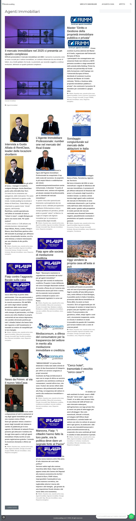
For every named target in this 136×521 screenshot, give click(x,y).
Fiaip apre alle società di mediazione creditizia (49, 255)
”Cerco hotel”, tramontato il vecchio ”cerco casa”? (80, 369)
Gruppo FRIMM (88, 97)
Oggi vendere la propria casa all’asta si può (81, 263)
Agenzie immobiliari (84, 225)
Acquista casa (108, 4)
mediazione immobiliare (56, 309)
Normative (39, 313)
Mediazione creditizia (42, 309)
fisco (6, 338)
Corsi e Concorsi (83, 95)
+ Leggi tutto (12, 507)
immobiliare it (71, 441)
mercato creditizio (41, 311)
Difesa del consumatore (54, 305)
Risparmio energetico (46, 229)
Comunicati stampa (10, 250)
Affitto (122, 4)
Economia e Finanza (73, 227)
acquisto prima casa (89, 93)
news (81, 99)
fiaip (49, 227)
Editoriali (61, 225)
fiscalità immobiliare (25, 336)
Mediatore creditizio (56, 307)
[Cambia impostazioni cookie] (4, 517)
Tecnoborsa (77, 231)
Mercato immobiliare (88, 4)
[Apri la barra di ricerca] (130, 4)
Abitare (71, 93)
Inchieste (69, 229)
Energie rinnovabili (78, 97)
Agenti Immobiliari (12, 105)
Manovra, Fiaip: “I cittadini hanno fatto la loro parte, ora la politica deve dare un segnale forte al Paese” (50, 437)
